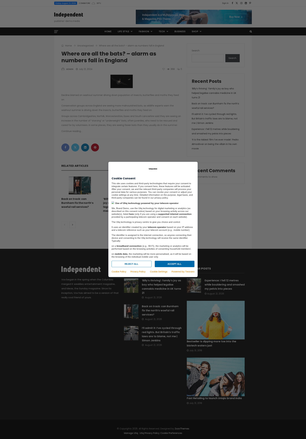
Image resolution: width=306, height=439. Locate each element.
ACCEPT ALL (175, 264)
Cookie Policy (119, 271)
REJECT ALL (131, 264)
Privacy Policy (138, 271)
